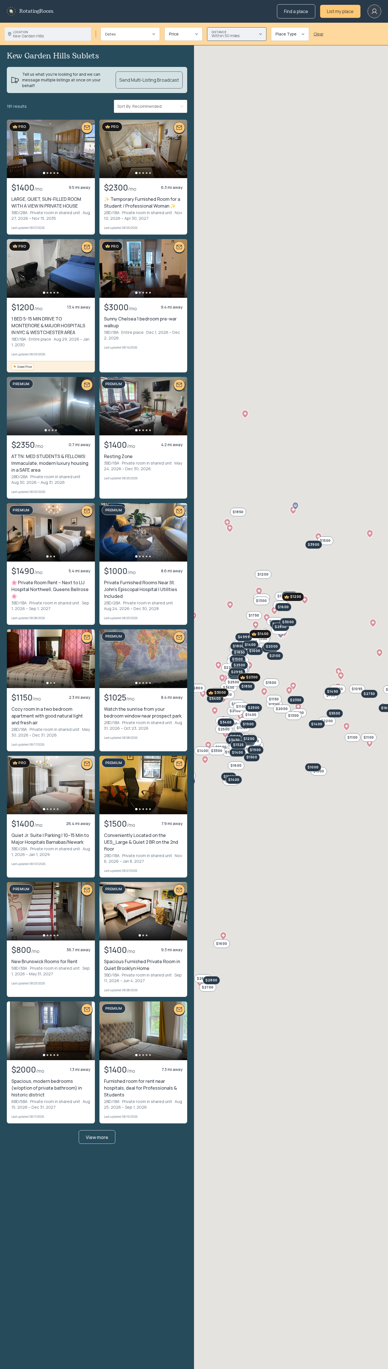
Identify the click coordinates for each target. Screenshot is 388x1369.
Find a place (296, 11)
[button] (223, 936)
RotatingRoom (36, 11)
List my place (340, 11)
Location (20, 32)
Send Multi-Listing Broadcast (149, 80)
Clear (319, 34)
